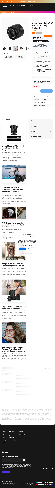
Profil (10, 435)
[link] (22, 434)
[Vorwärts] (37, 1)
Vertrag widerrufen (12, 440)
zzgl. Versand (41, 43)
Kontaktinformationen (12, 484)
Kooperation (4, 440)
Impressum (6, 484)
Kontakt (3, 444)
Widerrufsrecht (4, 483)
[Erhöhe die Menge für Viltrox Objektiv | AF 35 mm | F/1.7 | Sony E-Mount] (37, 91)
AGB (14, 483)
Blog (3, 434)
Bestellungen (11, 434)
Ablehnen (31, 248)
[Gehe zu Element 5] (27, 48)
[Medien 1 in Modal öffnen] (15, 31)
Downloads (4, 437)
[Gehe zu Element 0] (4, 48)
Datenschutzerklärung (29, 245)
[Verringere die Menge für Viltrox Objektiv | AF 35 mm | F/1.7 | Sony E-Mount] (33, 91)
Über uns (3, 442)
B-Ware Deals (4, 12)
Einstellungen (11, 437)
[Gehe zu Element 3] (15, 48)
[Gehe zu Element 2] (10, 48)
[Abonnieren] (24, 460)
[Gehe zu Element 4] (21, 48)
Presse (3, 435)
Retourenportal (12, 439)
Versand (3, 484)
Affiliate (3, 439)
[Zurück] (17, 1)
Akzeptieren (22, 248)
